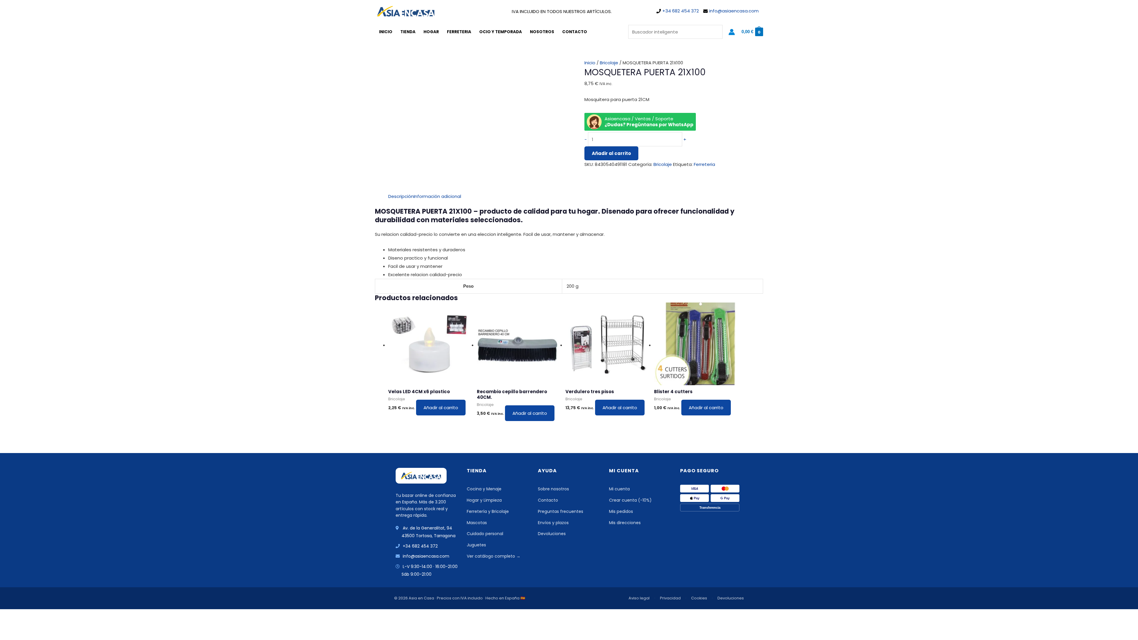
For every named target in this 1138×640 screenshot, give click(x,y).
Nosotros (542, 32)
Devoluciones (552, 534)
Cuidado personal (485, 534)
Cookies (699, 598)
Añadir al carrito (611, 153)
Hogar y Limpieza (484, 500)
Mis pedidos (621, 511)
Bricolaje (609, 63)
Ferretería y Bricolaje (488, 511)
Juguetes (476, 545)
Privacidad (670, 598)
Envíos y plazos (553, 523)
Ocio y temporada (500, 32)
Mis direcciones (625, 523)
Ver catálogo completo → (493, 556)
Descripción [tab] (401, 196)
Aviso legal (639, 598)
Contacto (574, 32)
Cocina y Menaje (484, 489)
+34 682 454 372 (680, 11)
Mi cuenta (619, 489)
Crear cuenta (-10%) (630, 500)
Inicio (385, 32)
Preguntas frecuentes (560, 511)
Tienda (407, 32)
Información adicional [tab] (437, 196)
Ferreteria (459, 32)
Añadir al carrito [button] (440, 407)
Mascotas (477, 523)
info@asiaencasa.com (734, 11)
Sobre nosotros (553, 489)
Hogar (431, 32)
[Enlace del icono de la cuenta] (731, 32)
